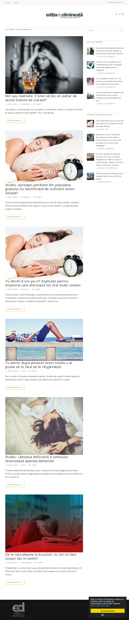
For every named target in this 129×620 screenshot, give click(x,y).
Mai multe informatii (100, 605)
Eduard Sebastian (106, 149)
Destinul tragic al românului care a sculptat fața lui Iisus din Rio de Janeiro (109, 176)
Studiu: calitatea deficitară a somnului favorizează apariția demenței (36, 459)
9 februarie (26, 104)
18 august (25, 289)
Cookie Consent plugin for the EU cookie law (107, 615)
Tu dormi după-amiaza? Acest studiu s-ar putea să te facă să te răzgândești (39, 364)
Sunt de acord (107, 610)
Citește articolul (15, 120)
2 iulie (23, 371)
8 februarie (26, 197)
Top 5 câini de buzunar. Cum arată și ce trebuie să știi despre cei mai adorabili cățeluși (109, 123)
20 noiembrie (26, 563)
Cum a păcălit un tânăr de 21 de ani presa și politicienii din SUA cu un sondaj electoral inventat (109, 81)
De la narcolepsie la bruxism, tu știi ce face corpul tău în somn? (40, 556)
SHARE (38, 104)
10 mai (23, 465)
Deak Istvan (12, 104)
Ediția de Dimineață (106, 56)
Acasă (7, 3)
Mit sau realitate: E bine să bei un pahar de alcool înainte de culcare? (41, 98)
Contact (16, 3)
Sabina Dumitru (105, 182)
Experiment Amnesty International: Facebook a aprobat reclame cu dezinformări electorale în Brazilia (110, 51)
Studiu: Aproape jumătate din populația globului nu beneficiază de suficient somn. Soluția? (40, 189)
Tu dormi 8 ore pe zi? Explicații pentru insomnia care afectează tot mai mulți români (42, 283)
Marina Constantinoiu (108, 168)
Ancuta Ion (103, 129)
